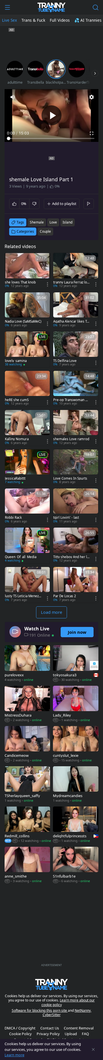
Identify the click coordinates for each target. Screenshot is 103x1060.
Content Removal (79, 1028)
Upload (71, 1033)
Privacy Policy (48, 1033)
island (67, 222)
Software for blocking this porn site (40, 1010)
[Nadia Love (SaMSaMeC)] (27, 310)
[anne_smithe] (27, 865)
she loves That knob (20, 282)
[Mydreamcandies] (75, 785)
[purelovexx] (27, 664)
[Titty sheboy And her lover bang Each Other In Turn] (75, 545)
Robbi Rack (13, 517)
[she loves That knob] (27, 271)
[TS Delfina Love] (75, 349)
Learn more (14, 1054)
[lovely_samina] (27, 349)
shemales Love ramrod (71, 439)
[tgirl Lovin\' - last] (75, 506)
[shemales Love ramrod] (75, 428)
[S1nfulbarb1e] (75, 865)
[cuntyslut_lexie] (75, 744)
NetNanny (83, 1010)
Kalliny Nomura (17, 439)
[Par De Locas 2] (75, 585)
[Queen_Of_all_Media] (27, 545)
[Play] (51, 115)
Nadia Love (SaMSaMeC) (23, 321)
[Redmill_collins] (27, 825)
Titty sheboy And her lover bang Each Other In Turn (71, 557)
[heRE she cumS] (27, 389)
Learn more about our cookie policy (68, 1002)
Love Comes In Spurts (70, 478)
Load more (51, 612)
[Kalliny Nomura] (27, 428)
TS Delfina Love (65, 361)
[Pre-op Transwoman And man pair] (75, 389)
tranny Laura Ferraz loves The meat (71, 282)
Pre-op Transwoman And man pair (71, 400)
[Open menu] (7, 7)
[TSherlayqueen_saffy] (27, 785)
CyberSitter (52, 1014)
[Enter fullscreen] (91, 133)
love (53, 222)
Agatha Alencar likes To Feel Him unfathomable (71, 321)
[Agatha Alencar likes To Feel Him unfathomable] (75, 310)
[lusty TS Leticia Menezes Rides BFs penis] (27, 585)
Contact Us (49, 1028)
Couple (45, 231)
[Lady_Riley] (75, 704)
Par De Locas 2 (64, 596)
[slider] (51, 138)
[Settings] (91, 97)
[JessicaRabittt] (27, 467)
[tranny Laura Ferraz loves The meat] (75, 271)
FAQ (85, 1033)
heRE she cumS (17, 400)
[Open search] (95, 7)
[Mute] (12, 97)
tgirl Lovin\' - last (66, 517)
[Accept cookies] (93, 1049)
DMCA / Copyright (20, 1028)
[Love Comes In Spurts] (75, 467)
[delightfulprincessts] (75, 825)
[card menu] (47, 284)
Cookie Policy (20, 1033)
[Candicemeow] (27, 744)
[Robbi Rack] (27, 506)
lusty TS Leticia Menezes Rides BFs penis (23, 596)
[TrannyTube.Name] (51, 7)
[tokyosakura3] (75, 664)
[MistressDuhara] (27, 704)
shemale (37, 222)
